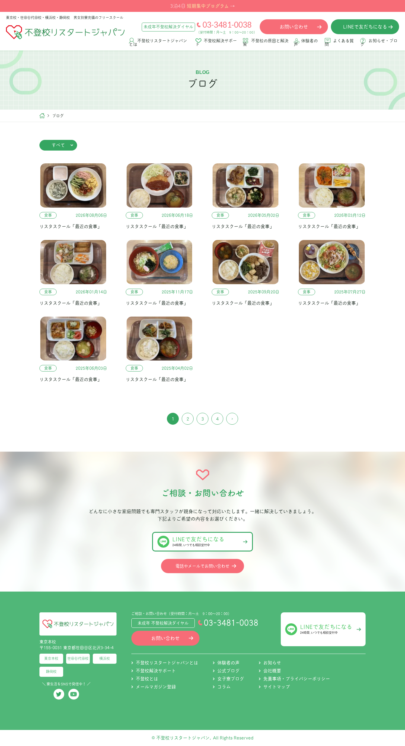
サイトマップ (276, 687)
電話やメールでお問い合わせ (202, 566)
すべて (58, 145)
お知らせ (272, 663)
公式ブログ (228, 671)
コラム (224, 687)
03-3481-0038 (227, 24)
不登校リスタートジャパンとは (158, 42)
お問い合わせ (165, 638)
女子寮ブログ (230, 679)
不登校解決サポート (216, 42)
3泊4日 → (202, 5)
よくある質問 (339, 42)
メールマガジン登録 (156, 687)
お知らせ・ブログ (379, 42)
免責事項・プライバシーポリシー (296, 679)
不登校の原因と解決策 (265, 42)
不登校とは (147, 679)
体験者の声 (306, 42)
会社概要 (272, 671)
